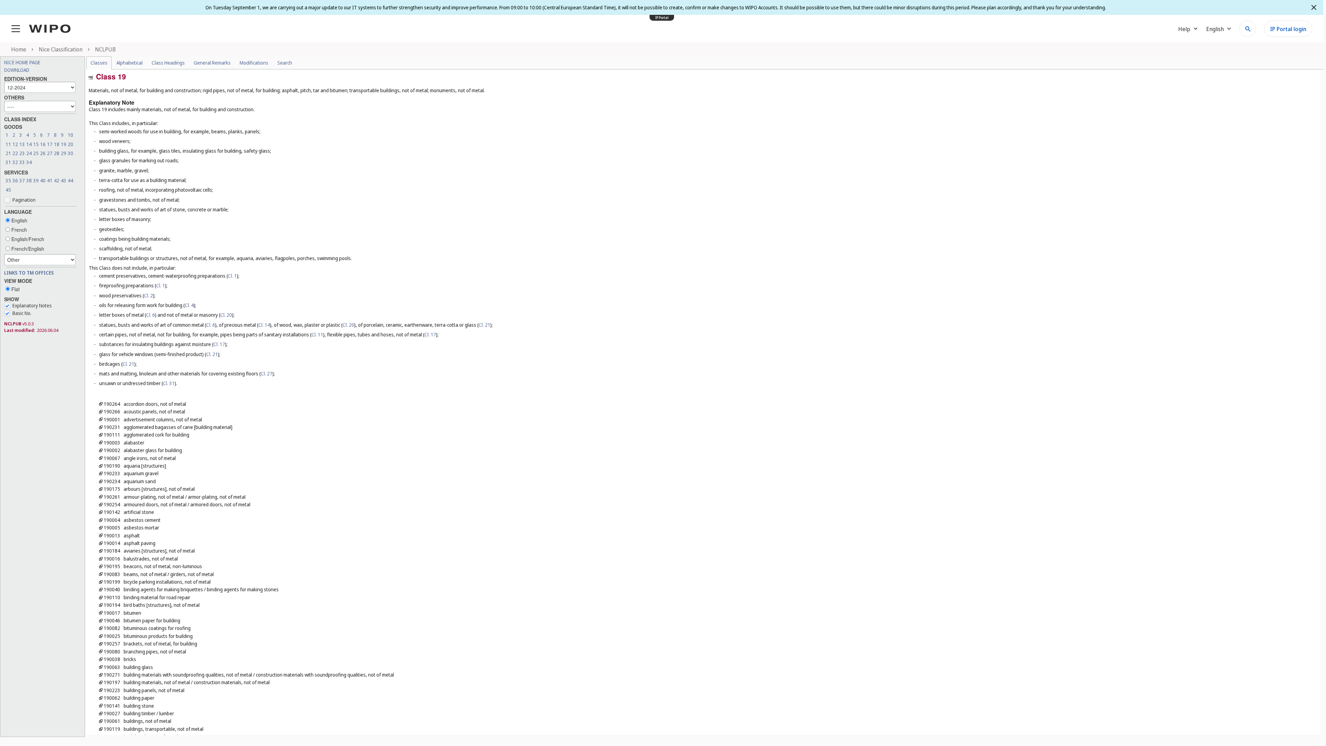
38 (29, 180)
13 (22, 144)
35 (8, 180)
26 (43, 153)
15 (36, 144)
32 (15, 162)
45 (8, 189)
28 (56, 153)
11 (8, 144)
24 (29, 153)
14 (29, 144)
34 (29, 162)
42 (56, 180)
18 (56, 144)
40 (43, 180)
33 (22, 162)
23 (22, 153)
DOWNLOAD (16, 70)
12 (15, 144)
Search (284, 62)
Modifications (254, 62)
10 (70, 135)
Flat (15, 289)
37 (22, 180)
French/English (27, 248)
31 (8, 162)
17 (49, 144)
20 (70, 144)
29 (63, 153)
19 (63, 144)
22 (15, 153)
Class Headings (168, 62)
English (18, 220)
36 (15, 180)
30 (70, 153)
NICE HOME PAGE (22, 62)
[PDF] (91, 77)
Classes (98, 62)
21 (8, 153)
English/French (27, 239)
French (18, 229)
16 (43, 144)
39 (36, 180)
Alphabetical (129, 62)
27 (49, 153)
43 (63, 180)
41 (49, 180)
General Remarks (212, 62)
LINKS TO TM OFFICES (29, 272)
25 (36, 153)
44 (70, 180)
